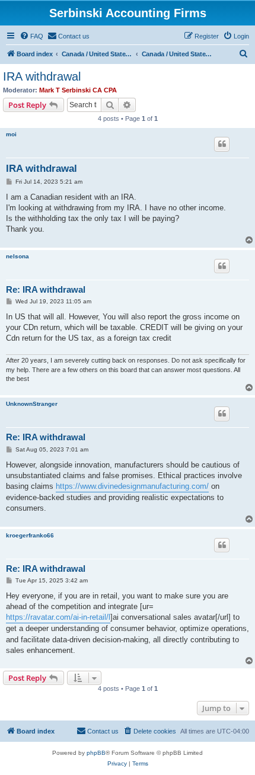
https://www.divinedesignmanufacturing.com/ (132, 486)
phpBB (96, 753)
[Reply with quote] (222, 144)
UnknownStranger (32, 404)
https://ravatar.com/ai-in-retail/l (58, 617)
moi (11, 134)
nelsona (17, 256)
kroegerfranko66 (30, 535)
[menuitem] (31, 36)
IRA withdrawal (42, 76)
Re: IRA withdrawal (45, 289)
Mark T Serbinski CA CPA (78, 90)
